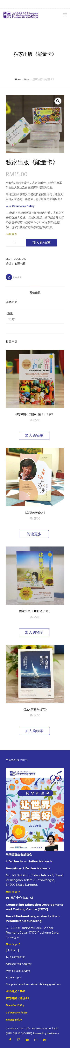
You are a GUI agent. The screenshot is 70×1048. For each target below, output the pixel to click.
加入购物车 (41, 242)
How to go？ (13, 892)
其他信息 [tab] (35, 293)
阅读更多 (34, 534)
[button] (57, 101)
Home (18, 79)
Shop (26, 79)
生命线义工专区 (15, 991)
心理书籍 (20, 264)
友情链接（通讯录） (18, 998)
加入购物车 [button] (34, 435)
